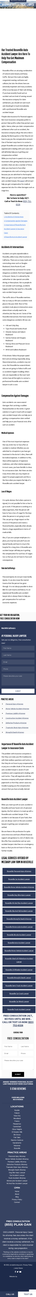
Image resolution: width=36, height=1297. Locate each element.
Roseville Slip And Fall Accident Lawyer (19, 911)
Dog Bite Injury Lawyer (17, 1173)
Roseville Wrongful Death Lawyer (19, 977)
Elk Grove (17, 1135)
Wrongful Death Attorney (17, 1170)
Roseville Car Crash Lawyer (19, 993)
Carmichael (17, 1127)
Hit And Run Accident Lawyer (17, 1183)
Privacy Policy (17, 1199)
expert (22, 181)
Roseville (17, 1148)
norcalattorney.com (16, 1265)
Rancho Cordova (17, 1140)
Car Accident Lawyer (17, 1175)
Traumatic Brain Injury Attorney (17, 1167)
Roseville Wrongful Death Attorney (19, 919)
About (17, 1194)
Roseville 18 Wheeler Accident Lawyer (19, 970)
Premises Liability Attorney (17, 1162)
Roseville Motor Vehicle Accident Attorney (19, 887)
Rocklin (17, 1110)
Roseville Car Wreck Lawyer (19, 1001)
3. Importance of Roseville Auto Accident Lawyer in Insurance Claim (15, 229)
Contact (17, 1202)
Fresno (16, 1121)
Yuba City (17, 1116)
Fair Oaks (17, 1137)
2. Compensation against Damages (15, 221)
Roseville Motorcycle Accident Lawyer (19, 927)
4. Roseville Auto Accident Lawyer (15, 237)
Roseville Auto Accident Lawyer (19, 942)
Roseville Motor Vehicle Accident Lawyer (19, 950)
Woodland (17, 1118)
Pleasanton (17, 1124)
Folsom (17, 1113)
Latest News (18, 1268)
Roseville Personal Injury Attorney (19, 871)
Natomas (17, 1146)
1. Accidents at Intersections (13, 217)
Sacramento (17, 1143)
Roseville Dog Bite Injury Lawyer (18, 895)
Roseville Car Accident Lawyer (19, 879)
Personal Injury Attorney (17, 1156)
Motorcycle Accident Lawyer (17, 1181)
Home (17, 1191)
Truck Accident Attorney (17, 1178)
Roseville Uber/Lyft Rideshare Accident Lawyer (19, 960)
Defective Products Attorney (17, 1164)
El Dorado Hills (17, 1132)
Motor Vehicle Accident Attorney (17, 1159)
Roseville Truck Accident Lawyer (19, 1009)
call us (9, 1294)
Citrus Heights (17, 1129)
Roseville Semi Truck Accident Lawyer (18, 985)
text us (27, 1294)
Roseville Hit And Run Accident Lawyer (19, 903)
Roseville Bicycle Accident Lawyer (19, 935)
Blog (17, 1197)
